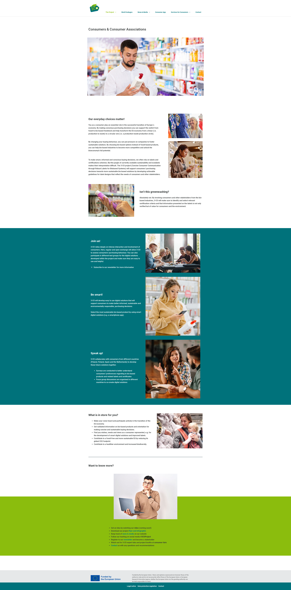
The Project (110, 12)
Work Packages (126, 12)
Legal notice (131, 586)
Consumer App (160, 12)
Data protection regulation (147, 586)
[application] (115, 12)
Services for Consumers (179, 12)
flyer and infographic (137, 531)
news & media (128, 534)
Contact (198, 12)
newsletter (128, 540)
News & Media (143, 12)
